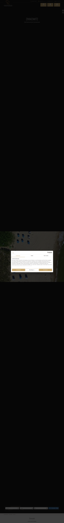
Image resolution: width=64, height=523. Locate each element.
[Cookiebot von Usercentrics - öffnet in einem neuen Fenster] (48, 252)
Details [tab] (32, 255)
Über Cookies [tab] (46, 255)
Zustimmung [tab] (18, 255)
